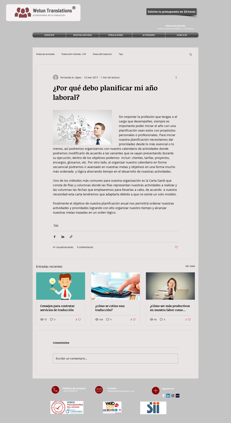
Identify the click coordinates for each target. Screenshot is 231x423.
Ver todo (190, 266)
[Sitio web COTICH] (177, 396)
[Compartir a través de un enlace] (71, 236)
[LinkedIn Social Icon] (168, 396)
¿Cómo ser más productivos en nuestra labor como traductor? (170, 308)
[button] (190, 54)
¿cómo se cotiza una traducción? (109, 308)
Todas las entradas (45, 54)
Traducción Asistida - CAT (73, 54)
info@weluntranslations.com (120, 391)
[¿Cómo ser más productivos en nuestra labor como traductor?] (170, 286)
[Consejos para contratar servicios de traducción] (60, 286)
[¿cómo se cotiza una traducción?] (115, 286)
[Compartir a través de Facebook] (54, 236)
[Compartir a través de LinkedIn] (62, 236)
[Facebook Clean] (163, 396)
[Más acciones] (176, 77)
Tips (121, 54)
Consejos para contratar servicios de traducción (57, 308)
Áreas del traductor (102, 54)
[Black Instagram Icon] (173, 396)
